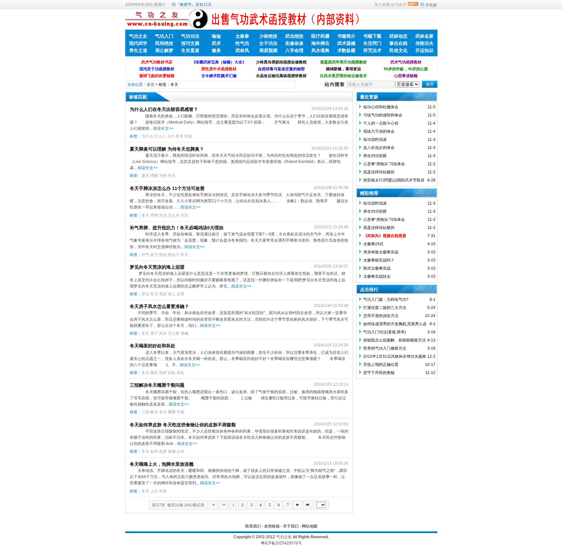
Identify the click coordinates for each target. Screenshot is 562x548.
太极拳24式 (373, 244)
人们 (171, 136)
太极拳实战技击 (377, 276)
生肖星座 (190, 50)
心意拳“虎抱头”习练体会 (384, 164)
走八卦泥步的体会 (379, 147)
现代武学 (138, 43)
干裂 (180, 412)
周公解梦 (164, 50)
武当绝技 (294, 36)
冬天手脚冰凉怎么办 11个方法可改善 (167, 188)
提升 (154, 254)
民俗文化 (398, 50)
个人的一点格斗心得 (380, 123)
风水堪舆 (320, 50)
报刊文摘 (190, 43)
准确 (184, 333)
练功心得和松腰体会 (380, 107)
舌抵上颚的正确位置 (380, 364)
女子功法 (268, 43)
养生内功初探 (375, 156)
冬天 (179, 136)
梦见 (145, 294)
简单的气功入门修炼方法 (384, 348)
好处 (172, 372)
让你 (180, 451)
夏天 (145, 175)
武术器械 (346, 43)
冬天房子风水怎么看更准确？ (159, 306)
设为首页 (399, 4)
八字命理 (294, 50)
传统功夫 (424, 43)
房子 (154, 333)
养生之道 (138, 50)
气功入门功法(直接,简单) (384, 332)
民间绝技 (164, 43)
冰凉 (163, 215)
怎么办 (174, 215)
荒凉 (163, 294)
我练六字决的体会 (379, 131)
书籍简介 (346, 36)
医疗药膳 (320, 36)
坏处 (180, 372)
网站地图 (309, 526)
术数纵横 (346, 50)
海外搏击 (320, 43)
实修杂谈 (294, 43)
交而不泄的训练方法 (380, 316)
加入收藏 (382, 4)
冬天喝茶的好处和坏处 (152, 345)
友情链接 (272, 526)
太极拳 (242, 36)
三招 (145, 412)
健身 (216, 50)
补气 (145, 254)
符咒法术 (372, 50)
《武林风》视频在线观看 (384, 236)
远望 (180, 294)
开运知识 (424, 50)
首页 (150, 84)
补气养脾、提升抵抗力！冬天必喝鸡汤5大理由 (176, 227)
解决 (154, 412)
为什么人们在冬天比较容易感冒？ (164, 109)
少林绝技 (268, 36)
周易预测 (268, 50)
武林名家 (424, 36)
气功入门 (164, 36)
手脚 (154, 215)
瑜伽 (216, 36)
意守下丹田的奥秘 (379, 372)
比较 (188, 136)
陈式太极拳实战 (377, 268)
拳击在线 (398, 43)
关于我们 (291, 526)
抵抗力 (174, 254)
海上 (172, 294)
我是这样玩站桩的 (379, 172)
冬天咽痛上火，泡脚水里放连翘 (162, 464)
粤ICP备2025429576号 (281, 543)
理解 (154, 175)
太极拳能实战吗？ (379, 260)
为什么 (147, 136)
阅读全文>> (163, 128)
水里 (163, 491)
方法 (184, 215)
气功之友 (138, 36)
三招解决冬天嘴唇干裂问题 (157, 385)
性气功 (242, 43)
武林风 (242, 50)
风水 (163, 333)
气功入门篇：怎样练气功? (385, 299)
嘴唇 (172, 412)
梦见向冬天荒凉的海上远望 (157, 267)
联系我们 (253, 526)
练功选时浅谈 (375, 139)
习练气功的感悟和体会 (382, 115)
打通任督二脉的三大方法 (384, 307)
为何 (163, 175)
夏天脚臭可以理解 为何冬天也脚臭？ (167, 149)
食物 (172, 451)
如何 (154, 451)
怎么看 (174, 333)
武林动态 (398, 36)
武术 (216, 43)
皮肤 (163, 451)
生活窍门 (372, 43)
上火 (154, 491)
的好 (163, 372)
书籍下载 (372, 36)
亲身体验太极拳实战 (380, 252)
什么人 (160, 136)
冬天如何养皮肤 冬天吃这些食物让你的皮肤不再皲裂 (183, 424)
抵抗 (163, 254)
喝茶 (154, 372)
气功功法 (190, 36)
